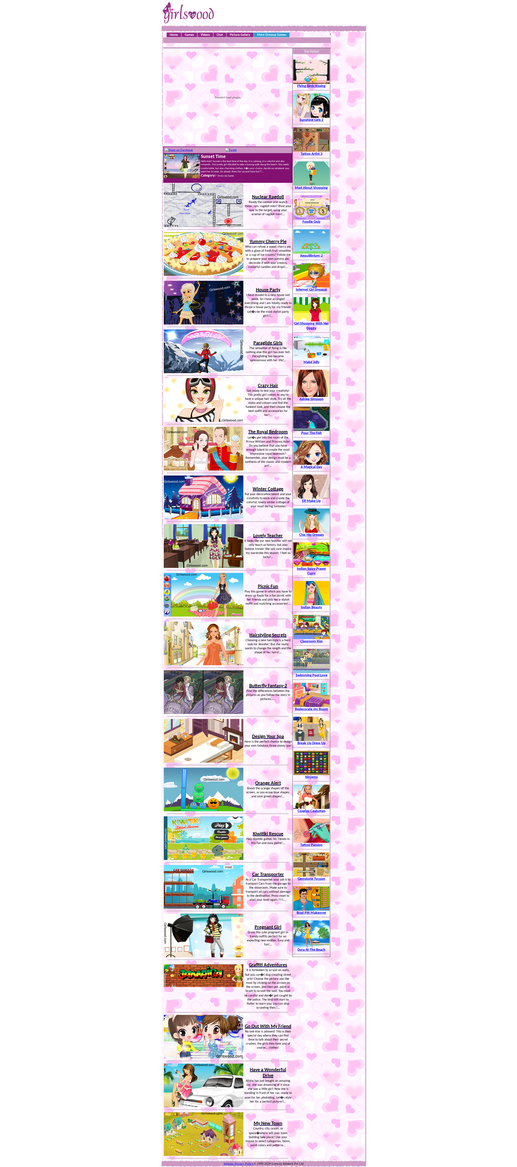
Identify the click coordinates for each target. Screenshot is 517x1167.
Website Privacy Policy (238, 1163)
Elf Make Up (311, 501)
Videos (205, 35)
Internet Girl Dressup (311, 290)
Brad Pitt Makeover (311, 913)
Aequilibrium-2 (311, 256)
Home (174, 35)
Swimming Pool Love (311, 675)
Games (189, 35)
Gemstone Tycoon (311, 879)
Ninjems (311, 777)
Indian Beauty (311, 607)
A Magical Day (311, 467)
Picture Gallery (240, 35)
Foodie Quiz (311, 222)
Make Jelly (311, 362)
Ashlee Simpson (311, 399)
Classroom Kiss (311, 641)
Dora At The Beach (311, 950)
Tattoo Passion (311, 845)
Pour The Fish (311, 433)
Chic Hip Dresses (311, 535)
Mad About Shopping (311, 188)
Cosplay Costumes (311, 811)
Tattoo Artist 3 (311, 154)
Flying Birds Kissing (311, 86)
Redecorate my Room (311, 709)
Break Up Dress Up (311, 743)
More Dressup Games (271, 35)
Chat (220, 35)
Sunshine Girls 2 (311, 120)
